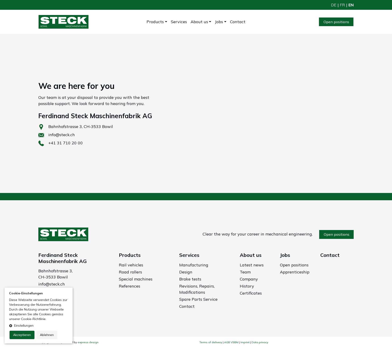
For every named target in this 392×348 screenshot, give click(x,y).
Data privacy (260, 342)
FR (342, 5)
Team (245, 272)
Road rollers (130, 272)
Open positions (336, 22)
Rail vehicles (131, 265)
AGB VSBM (231, 342)
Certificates (251, 293)
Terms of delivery (210, 342)
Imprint (245, 342)
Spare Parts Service (198, 299)
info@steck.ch (61, 134)
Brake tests (190, 279)
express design (88, 342)
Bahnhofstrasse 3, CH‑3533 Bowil (80, 126)
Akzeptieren (22, 335)
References (129, 286)
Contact (237, 21)
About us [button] (199, 21)
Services (179, 21)
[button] (38, 325)
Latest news (252, 265)
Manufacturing (193, 265)
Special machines (135, 279)
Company (249, 279)
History (247, 286)
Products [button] (155, 21)
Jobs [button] (219, 21)
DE (333, 5)
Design (185, 272)
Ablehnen (47, 335)
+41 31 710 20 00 (65, 142)
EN (351, 5)
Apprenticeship (294, 272)
